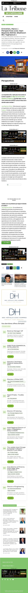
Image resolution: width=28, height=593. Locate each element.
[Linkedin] (18, 52)
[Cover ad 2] (14, 136)
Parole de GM (9, 24)
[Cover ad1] (14, 254)
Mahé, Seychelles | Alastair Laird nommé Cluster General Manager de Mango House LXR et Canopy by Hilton (11, 531)
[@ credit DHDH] (14, 4)
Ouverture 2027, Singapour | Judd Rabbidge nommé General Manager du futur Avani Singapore (10, 511)
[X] (11, 52)
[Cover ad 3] (14, 156)
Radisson (3, 110)
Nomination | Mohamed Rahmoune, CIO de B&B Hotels (6, 284)
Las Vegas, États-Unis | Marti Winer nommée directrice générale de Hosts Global (11, 550)
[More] (21, 52)
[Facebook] (7, 52)
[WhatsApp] (14, 52)
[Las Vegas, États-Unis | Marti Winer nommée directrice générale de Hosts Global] (22, 551)
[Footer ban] (14, 573)
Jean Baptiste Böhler (6, 106)
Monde (3, 24)
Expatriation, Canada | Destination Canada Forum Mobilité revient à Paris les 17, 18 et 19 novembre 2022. (20, 285)
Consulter (10, 340)
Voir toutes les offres (6, 326)
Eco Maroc (10, 264)
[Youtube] (13, 580)
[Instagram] (5, 580)
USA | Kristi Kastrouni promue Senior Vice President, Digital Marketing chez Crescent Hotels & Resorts (10, 521)
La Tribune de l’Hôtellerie (19, 48)
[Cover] (14, 93)
